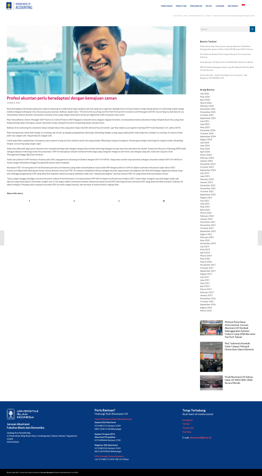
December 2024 (207, 130)
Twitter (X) (187, 427)
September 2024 (208, 136)
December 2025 (207, 108)
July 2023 (204, 173)
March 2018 (206, 261)
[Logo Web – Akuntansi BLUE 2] (18, 6)
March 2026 (206, 102)
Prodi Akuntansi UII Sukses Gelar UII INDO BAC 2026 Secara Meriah (226, 62)
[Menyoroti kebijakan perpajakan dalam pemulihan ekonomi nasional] (260, 238)
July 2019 (204, 246)
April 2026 (205, 99)
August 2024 (206, 139)
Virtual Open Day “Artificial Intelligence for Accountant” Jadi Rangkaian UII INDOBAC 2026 (223, 76)
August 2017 (206, 274)
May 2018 (205, 258)
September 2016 (208, 304)
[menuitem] (166, 6)
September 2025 (208, 118)
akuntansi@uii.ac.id (200, 437)
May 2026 (205, 96)
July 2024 (204, 142)
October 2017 (207, 268)
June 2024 (205, 145)
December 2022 (207, 185)
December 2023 (207, 164)
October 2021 (207, 228)
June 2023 (205, 176)
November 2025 (208, 112)
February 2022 (207, 216)
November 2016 (208, 298)
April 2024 (205, 151)
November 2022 (208, 188)
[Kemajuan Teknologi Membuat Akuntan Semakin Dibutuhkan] (2, 238)
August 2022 (206, 197)
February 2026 (207, 105)
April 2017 (205, 286)
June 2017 (205, 280)
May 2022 (205, 206)
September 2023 (208, 170)
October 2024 (207, 133)
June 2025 (205, 124)
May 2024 (205, 148)
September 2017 (208, 271)
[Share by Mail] (164, 200)
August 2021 (206, 234)
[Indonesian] (243, 6)
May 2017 (205, 283)
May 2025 (205, 127)
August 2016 (206, 307)
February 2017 (207, 292)
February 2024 (207, 157)
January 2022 (206, 219)
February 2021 (207, 237)
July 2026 (204, 93)
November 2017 (208, 264)
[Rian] (96, 60)
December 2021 (207, 222)
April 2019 (205, 252)
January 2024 (206, 160)
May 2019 (205, 249)
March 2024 (206, 154)
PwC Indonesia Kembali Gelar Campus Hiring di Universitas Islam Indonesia (239, 346)
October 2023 (207, 167)
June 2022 (205, 203)
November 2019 (208, 243)
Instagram (187, 420)
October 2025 (207, 115)
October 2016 (207, 301)
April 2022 (205, 209)
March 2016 (206, 310)
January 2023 (206, 182)
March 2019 (206, 255)
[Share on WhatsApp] (119, 200)
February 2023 (207, 179)
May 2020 (205, 240)
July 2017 (204, 277)
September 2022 (208, 194)
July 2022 (204, 200)
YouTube (186, 431)
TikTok (185, 424)
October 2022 (207, 191)
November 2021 (208, 225)
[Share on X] (74, 200)
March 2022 (206, 212)
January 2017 (206, 295)
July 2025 (204, 121)
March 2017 (206, 289)
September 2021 (208, 231)
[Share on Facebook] (29, 200)
